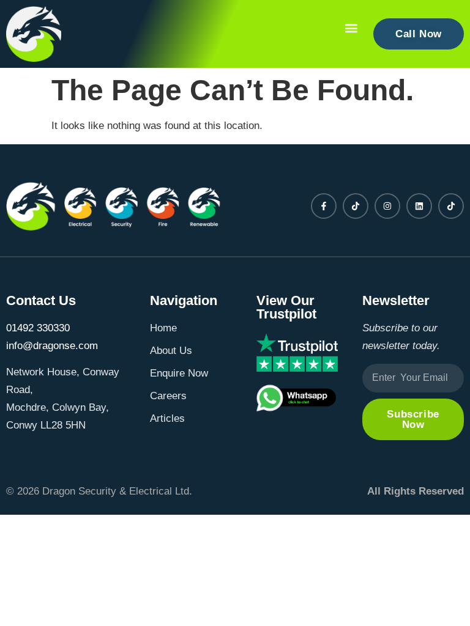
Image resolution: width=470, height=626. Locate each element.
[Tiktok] (355, 206)
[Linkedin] (419, 206)
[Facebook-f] (324, 206)
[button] (351, 28)
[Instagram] (387, 206)
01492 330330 (38, 328)
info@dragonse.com (52, 346)
